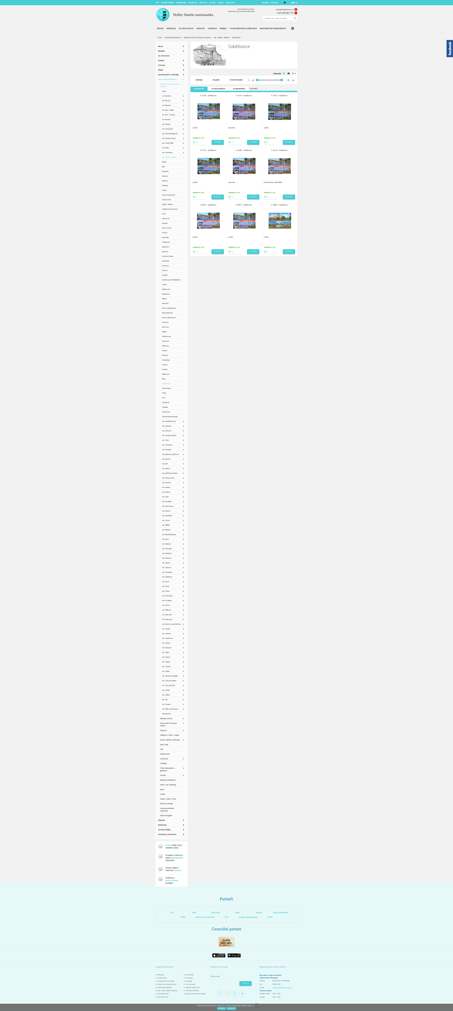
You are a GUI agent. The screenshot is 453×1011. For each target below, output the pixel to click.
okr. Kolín (165, 497)
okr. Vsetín (166, 690)
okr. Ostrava (166, 567)
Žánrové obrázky (166, 803)
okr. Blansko (166, 105)
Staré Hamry (166, 388)
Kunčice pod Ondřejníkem (171, 280)
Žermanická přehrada (170, 416)
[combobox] (294, 73)
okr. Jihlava (166, 468)
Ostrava (161, 65)
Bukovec (165, 176)
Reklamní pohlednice (168, 780)
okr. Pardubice (167, 572)
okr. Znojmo (166, 704)
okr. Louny (166, 520)
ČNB (194, 912)
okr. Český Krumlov (169, 138)
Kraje (164, 91)
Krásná (164, 270)
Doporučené (199, 89)
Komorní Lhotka (167, 256)
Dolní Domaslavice (168, 195)
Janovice (165, 251)
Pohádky (163, 763)
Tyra (163, 398)
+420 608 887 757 (285, 12)
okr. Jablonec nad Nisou (170, 454)
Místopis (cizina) (166, 718)
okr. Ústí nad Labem (169, 681)
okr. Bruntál (166, 119)
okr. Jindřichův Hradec (170, 473)
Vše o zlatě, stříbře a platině (167, 990)
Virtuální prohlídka (192, 990)
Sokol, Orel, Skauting (168, 785)
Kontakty (189, 981)
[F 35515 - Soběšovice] (279, 111)
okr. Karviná (166, 483)
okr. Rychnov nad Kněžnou (171, 624)
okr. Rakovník (167, 615)
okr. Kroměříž (166, 501)
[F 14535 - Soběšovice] (208, 111)
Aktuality (160, 975)
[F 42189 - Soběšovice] (244, 166)
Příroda (163, 775)
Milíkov (164, 299)
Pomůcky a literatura (167, 834)
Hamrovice (166, 218)
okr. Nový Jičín (167, 549)
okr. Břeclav (166, 124)
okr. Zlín (165, 699)
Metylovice (166, 294)
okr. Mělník (166, 525)
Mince (160, 46)
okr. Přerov (166, 605)
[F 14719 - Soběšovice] (244, 111)
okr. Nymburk (167, 553)
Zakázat (231, 1008)
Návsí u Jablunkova (169, 317)
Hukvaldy (165, 237)
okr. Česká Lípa (167, 129)
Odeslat (245, 983)
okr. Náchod (166, 544)
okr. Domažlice (167, 152)
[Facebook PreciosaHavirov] (220, 993)
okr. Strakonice (167, 638)
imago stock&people (248, 917)
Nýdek (164, 332)
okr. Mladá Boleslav (169, 534)
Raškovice (165, 374)
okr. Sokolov (166, 633)
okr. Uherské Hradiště (170, 676)
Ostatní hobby (164, 829)
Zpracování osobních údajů (195, 994)
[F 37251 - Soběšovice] (208, 166)
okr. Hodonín (166, 426)
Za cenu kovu (164, 55)
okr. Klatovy (166, 492)
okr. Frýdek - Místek (221, 37)
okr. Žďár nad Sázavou (170, 709)
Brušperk (165, 171)
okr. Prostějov (167, 600)
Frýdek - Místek (167, 204)
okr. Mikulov (166, 530)
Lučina (164, 284)
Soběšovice (166, 383)
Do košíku (218, 142)
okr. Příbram (166, 610)
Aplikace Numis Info (193, 987)
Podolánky (166, 360)
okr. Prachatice (167, 596)
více (253, 1006)
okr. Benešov (166, 96)
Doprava (163, 730)
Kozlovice (165, 266)
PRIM (237, 912)
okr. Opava (166, 563)
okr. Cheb (165, 440)
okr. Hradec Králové (169, 435)
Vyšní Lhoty (166, 412)
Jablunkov (165, 247)
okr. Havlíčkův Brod (169, 421)
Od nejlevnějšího (218, 89)
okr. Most (165, 539)
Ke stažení (189, 978)
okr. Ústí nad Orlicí (168, 685)
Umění (162, 794)
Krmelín (165, 275)
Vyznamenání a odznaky (168, 74)
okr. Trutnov (166, 666)
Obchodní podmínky (164, 987)
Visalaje (165, 407)
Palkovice (165, 346)
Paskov (164, 350)
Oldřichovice (166, 336)
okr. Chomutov (167, 445)
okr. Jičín (165, 464)
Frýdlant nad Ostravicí (170, 209)
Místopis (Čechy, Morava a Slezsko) (197, 37)
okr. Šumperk (167, 648)
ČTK (226, 917)
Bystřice (165, 181)
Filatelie (161, 820)
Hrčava (164, 233)
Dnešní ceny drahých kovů (166, 984)
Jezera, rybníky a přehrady (170, 740)
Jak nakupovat (162, 997)
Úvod (160, 37)
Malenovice (166, 289)
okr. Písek (165, 582)
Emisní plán (190, 975)
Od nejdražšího (239, 89)
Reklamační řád (163, 994)
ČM (172, 912)
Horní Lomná (166, 228)
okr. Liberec (166, 511)
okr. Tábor (165, 652)
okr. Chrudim (166, 449)
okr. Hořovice (167, 431)
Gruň (164, 214)
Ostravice (165, 341)
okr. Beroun (166, 101)
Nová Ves (165, 327)
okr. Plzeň (165, 586)
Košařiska (165, 261)
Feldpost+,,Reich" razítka (169, 735)
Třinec (164, 393)
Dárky (160, 70)
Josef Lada (164, 744)
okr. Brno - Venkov (168, 115)
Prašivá (164, 365)
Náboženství (165, 754)
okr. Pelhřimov (167, 577)
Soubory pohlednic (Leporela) (167, 809)
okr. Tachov (166, 657)
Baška (164, 162)
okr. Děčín (165, 148)
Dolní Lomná (166, 200)
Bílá (163, 167)
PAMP (183, 917)
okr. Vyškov (166, 695)
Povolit (221, 1008)
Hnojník (165, 223)
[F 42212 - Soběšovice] (279, 166)
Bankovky (162, 825)
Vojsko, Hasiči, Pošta (168, 799)
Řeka (164, 379)
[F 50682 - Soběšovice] (279, 220)
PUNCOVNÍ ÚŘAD (280, 912)
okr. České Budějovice (170, 134)
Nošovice (165, 322)
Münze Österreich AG (204, 917)
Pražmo (165, 369)
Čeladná (165, 185)
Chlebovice (166, 242)
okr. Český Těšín (168, 143)
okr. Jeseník (166, 459)
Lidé (161, 749)
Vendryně (165, 402)
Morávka (165, 303)
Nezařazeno (166, 714)
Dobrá (164, 190)
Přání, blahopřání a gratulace (167, 769)
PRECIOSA (215, 912)
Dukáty (161, 60)
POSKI (270, 917)
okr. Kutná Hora (167, 506)
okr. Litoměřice (167, 516)
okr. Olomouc (167, 558)
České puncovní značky (165, 981)
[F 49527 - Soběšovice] (208, 220)
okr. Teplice (166, 662)
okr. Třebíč (166, 671)
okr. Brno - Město (168, 110)
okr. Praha (166, 591)
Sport (162, 789)
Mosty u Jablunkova (169, 308)
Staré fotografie (166, 815)
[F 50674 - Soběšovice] (244, 220)
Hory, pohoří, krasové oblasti (168, 724)
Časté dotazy (162, 978)
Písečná (165, 355)
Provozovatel (190, 984)
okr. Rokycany (167, 619)
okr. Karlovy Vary (168, 478)
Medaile (161, 51)
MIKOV (259, 912)
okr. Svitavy (166, 643)
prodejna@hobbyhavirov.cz (282, 987)
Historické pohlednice (173, 37)
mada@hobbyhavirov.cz (285, 9)
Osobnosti (164, 759)
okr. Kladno (166, 487)
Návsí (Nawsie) (167, 313)
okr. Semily (166, 629)
